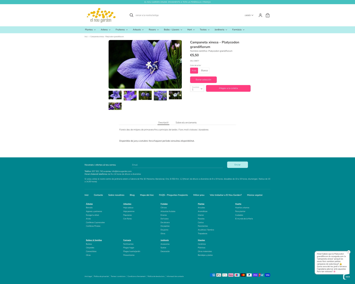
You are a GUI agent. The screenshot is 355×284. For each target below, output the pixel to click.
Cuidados (239, 215)
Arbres (104, 29)
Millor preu (198, 195)
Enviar (237, 164)
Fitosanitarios (129, 255)
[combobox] (197, 88)
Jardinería (165, 240)
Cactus (201, 222)
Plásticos (201, 247)
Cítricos (164, 207)
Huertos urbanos (242, 207)
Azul (194, 70)
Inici (86, 195)
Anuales (201, 207)
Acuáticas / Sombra (206, 229)
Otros (163, 233)
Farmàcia (237, 29)
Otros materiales (205, 251)
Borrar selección (203, 79)
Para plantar (240, 211)
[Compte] (260, 14)
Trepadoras (202, 233)
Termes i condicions (118, 276)
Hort (189, 29)
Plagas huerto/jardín (131, 251)
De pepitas (165, 226)
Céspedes (90, 247)
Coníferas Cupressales (95, 222)
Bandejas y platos (205, 255)
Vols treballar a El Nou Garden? (226, 195)
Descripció (163, 122)
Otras (88, 255)
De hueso (164, 218)
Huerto (238, 204)
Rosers (152, 29)
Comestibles (91, 251)
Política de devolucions (156, 276)
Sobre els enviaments (186, 122)
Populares (127, 215)
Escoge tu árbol (92, 215)
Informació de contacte (175, 276)
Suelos (163, 247)
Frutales (164, 204)
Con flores (127, 218)
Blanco (204, 70)
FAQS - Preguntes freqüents (173, 195)
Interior (201, 215)
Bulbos (89, 244)
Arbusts (137, 29)
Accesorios (165, 244)
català (247, 15)
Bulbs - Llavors (172, 29)
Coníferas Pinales (93, 226)
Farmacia (127, 240)
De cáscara (165, 222)
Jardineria (220, 29)
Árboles (89, 204)
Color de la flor (195, 65)
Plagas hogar (128, 247)
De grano (164, 229)
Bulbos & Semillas (94, 240)
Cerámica (202, 244)
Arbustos (127, 204)
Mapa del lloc (147, 195)
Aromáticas (202, 211)
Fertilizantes (128, 244)
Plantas (201, 204)
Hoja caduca (128, 207)
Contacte (98, 195)
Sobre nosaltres (116, 195)
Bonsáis (89, 207)
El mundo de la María (244, 218)
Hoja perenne (128, 211)
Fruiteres (120, 29)
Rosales (201, 218)
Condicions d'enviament (136, 276)
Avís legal (88, 276)
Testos (203, 29)
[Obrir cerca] (131, 15)
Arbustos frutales (168, 211)
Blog (132, 195)
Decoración (165, 251)
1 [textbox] (192, 89)
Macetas (201, 240)
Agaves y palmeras (94, 211)
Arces (88, 218)
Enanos (164, 215)
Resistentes (203, 226)
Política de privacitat (101, 276)
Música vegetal (255, 195)
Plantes (89, 29)
